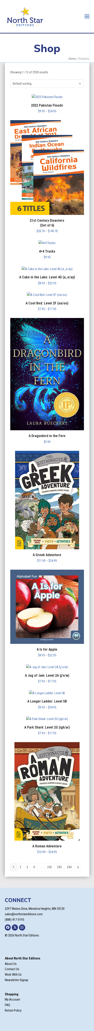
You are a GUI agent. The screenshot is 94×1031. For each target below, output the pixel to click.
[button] (87, 16)
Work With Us (13, 975)
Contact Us (12, 969)
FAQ (7, 1005)
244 (69, 867)
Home (72, 58)
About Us (11, 964)
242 (49, 867)
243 (59, 867)
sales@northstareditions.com (24, 914)
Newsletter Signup (16, 980)
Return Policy (13, 1010)
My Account (12, 999)
